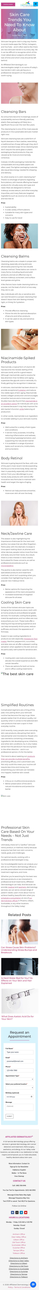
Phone (8, 1067)
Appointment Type (12, 1076)
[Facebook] (12, 1212)
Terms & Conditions (22, 1287)
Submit (9, 1116)
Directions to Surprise (19, 1272)
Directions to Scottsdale (19, 1269)
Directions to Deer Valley (19, 1261)
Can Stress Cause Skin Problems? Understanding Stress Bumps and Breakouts (19, 950)
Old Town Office (18, 1242)
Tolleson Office (19, 1253)
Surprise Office (19, 1248)
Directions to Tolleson (19, 1277)
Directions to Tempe (18, 1274)
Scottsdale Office (19, 1245)
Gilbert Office (18, 1240)
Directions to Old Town (18, 1266)
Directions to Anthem (19, 1258)
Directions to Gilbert (18, 1263)
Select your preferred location (16, 1084)
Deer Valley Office (19, 1237)
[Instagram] (17, 1212)
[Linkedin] (21, 1212)
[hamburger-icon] (35, 4)
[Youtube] (25, 1212)
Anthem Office (19, 1234)
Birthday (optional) (12, 1093)
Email (8, 1057)
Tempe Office (18, 1251)
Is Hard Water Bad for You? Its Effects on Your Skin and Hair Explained (17, 980)
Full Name (9, 1048)
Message (9, 1102)
